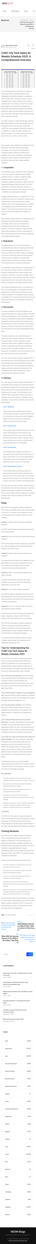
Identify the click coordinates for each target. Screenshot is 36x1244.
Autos (26, 11)
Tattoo (18, 1184)
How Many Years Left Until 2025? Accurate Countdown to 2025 (14, 1011)
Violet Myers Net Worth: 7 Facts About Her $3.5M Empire (16, 1002)
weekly (13, 915)
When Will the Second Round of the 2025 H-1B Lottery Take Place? (10, 939)
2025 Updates (15, 11)
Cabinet (18, 1094)
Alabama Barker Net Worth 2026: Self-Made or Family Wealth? (17, 992)
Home (4, 11)
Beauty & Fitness (18, 1078)
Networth (18, 1169)
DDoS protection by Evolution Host (18, 1240)
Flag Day (18, 1131)
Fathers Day (18, 1116)
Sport (18, 1177)
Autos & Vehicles (18, 1071)
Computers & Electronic (18, 1109)
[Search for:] (15, 954)
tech (9, 915)
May (18, 1161)
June (18, 1146)
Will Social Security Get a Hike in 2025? (13, 1019)
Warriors (18, 1214)
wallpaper (18, 1207)
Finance (18, 1124)
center (18, 1101)
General (18, 1139)
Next (17, 934)
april (18, 1056)
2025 (18, 1041)
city (6, 915)
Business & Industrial (18, 1086)
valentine (18, 1199)
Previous (19, 922)
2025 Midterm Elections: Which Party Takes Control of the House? (26, 927)
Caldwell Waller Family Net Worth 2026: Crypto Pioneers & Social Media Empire (15, 983)
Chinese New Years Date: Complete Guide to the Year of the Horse (17, 974)
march (18, 1154)
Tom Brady (18, 1192)
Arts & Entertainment (18, 1063)
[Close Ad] (18, 1243)
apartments (18, 1048)
